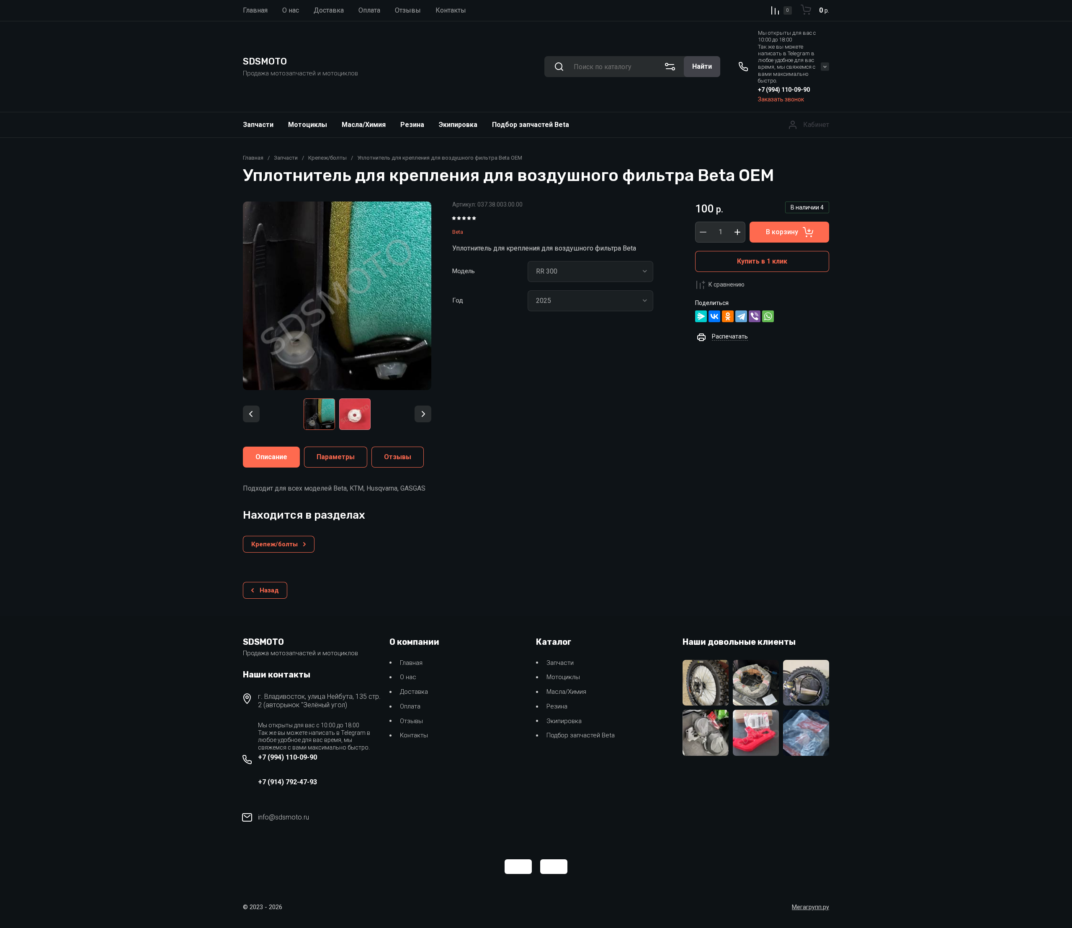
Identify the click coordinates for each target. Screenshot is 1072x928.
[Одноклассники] (728, 316)
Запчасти (258, 125)
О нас (408, 677)
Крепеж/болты (327, 158)
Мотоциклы (307, 125)
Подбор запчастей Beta (530, 125)
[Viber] (754, 316)
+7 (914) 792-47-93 (287, 782)
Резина (412, 125)
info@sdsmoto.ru (283, 817)
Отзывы (411, 721)
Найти (702, 66)
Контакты (414, 735)
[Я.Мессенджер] (701, 316)
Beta (457, 232)
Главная (253, 158)
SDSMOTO (265, 61)
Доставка (414, 691)
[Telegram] (741, 316)
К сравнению (727, 284)
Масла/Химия (364, 125)
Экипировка (458, 125)
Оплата (410, 706)
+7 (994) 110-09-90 (784, 89)
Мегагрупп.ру (810, 907)
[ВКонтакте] (714, 316)
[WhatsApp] (768, 316)
